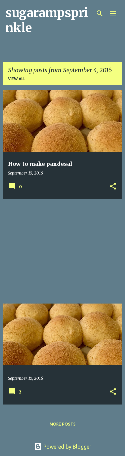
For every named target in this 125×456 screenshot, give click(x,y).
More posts (63, 424)
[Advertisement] (62, 251)
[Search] (100, 13)
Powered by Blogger (66, 447)
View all (16, 79)
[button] (113, 186)
